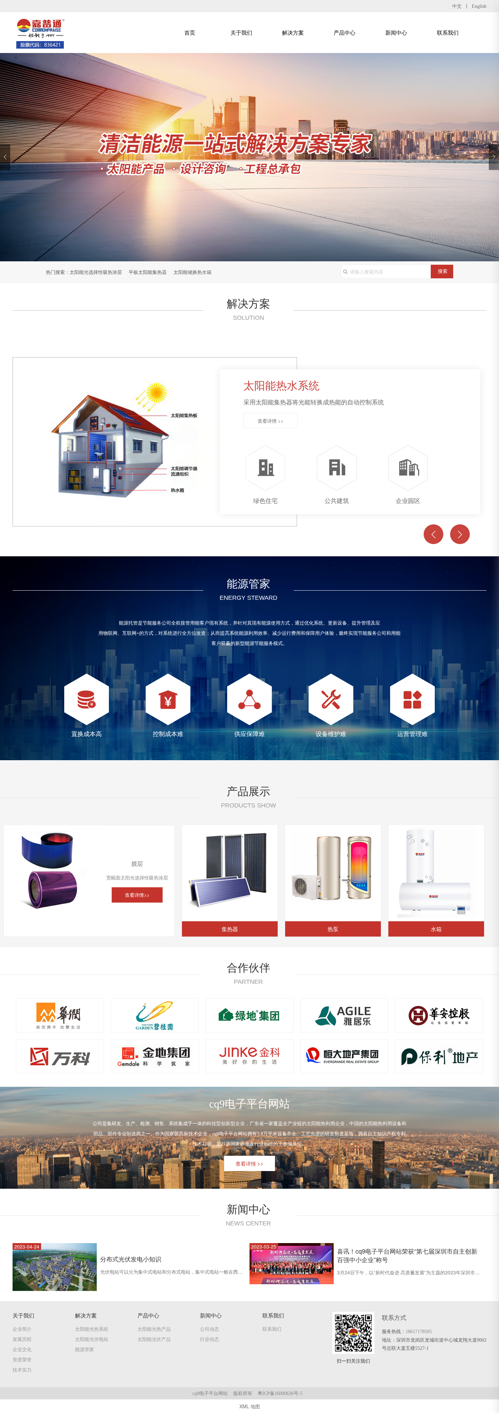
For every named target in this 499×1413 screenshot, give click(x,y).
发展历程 (22, 1339)
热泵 (333, 929)
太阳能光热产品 (154, 1328)
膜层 (51, 929)
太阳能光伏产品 (154, 1339)
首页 (189, 32)
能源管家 (84, 1349)
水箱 (436, 929)
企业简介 (22, 1328)
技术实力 (22, 1369)
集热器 (230, 929)
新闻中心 (396, 32)
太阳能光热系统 (91, 1328)
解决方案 (293, 32)
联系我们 (448, 32)
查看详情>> (137, 894)
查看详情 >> (270, 420)
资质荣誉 (22, 1359)
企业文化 (22, 1349)
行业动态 (209, 1339)
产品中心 (344, 32)
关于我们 (241, 32)
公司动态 (209, 1328)
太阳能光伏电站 (91, 1339)
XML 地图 (249, 1406)
